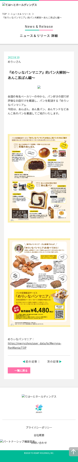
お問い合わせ (39, 443)
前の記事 (31, 361)
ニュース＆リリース (21, 13)
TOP (4, 13)
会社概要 (39, 435)
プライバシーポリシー (39, 427)
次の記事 (53, 361)
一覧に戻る (21, 370)
